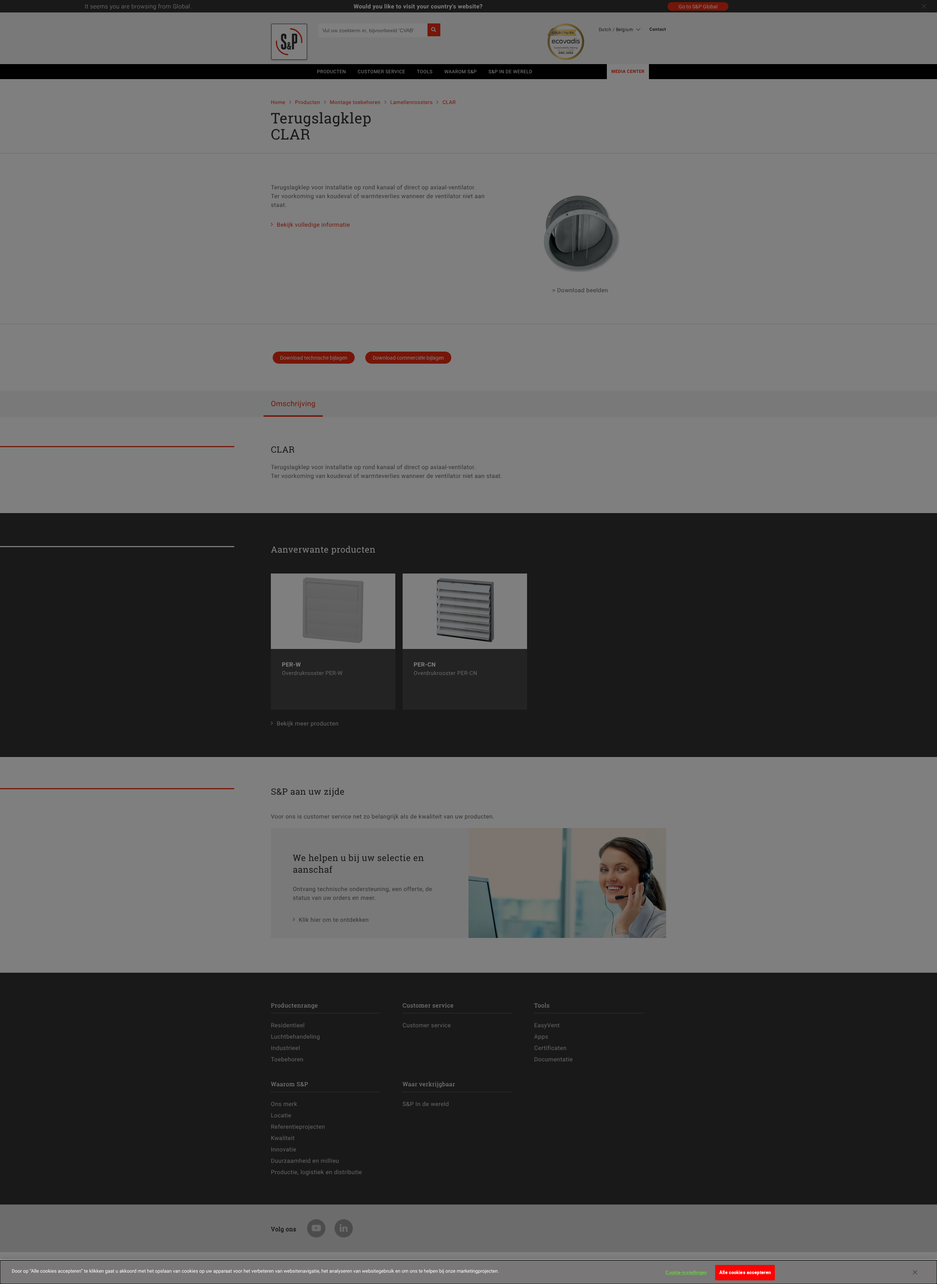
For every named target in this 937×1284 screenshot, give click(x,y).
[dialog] (468, 1272)
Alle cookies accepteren (745, 1272)
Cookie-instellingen (685, 1272)
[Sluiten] (915, 1272)
